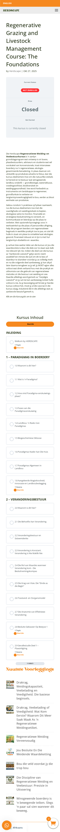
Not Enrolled (30, 90)
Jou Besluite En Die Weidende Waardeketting (33, 752)
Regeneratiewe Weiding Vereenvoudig (32, 738)
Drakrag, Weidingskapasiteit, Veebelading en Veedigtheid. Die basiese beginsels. (33, 690)
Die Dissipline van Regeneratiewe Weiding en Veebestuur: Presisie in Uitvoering (34, 784)
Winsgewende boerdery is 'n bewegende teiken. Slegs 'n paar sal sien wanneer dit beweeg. (35, 804)
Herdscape (15, 71)
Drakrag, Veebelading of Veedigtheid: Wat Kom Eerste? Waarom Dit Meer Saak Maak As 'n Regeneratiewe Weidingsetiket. (34, 718)
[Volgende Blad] (43, 663)
